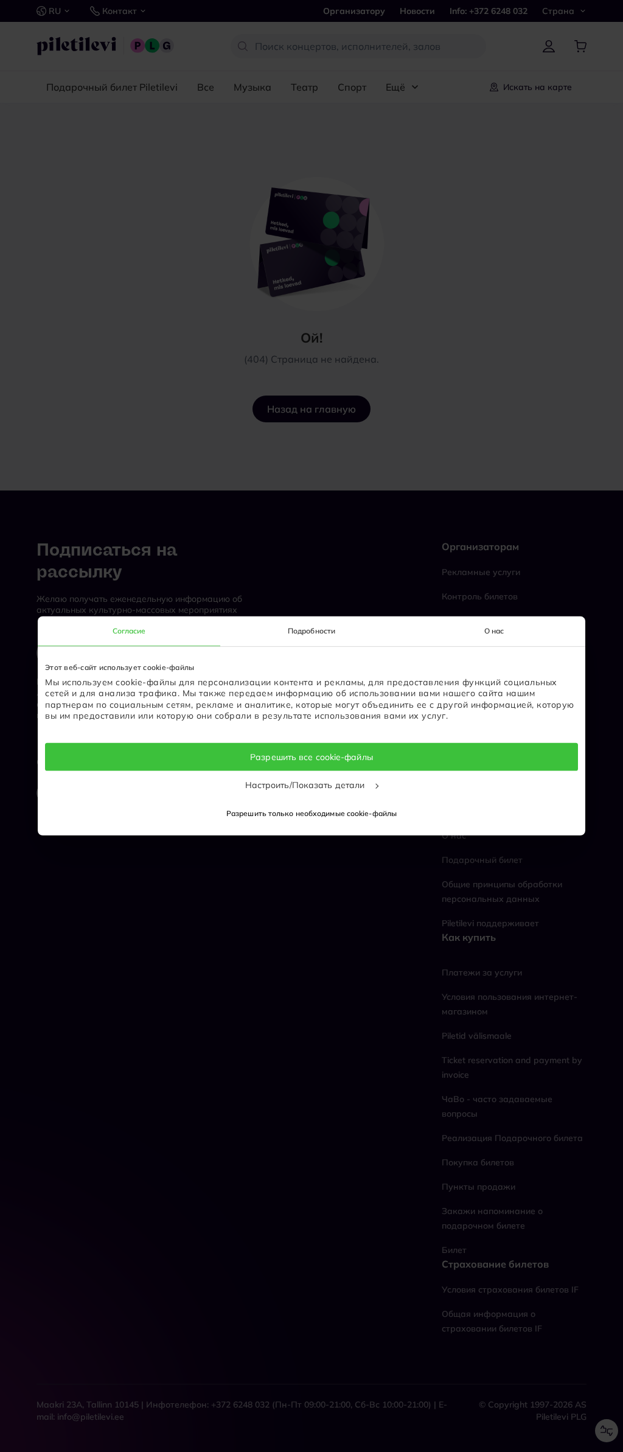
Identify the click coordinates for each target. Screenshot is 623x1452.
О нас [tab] (494, 630)
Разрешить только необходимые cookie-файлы (311, 813)
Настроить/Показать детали (306, 785)
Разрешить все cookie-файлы (311, 757)
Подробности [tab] (311, 630)
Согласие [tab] (129, 630)
